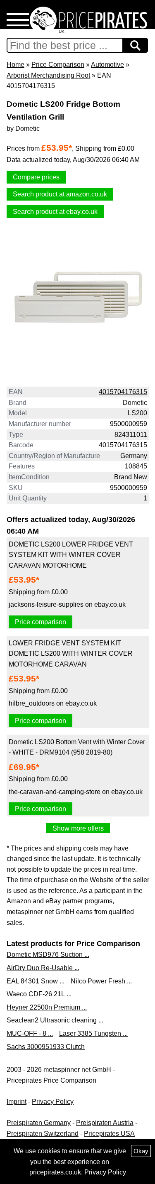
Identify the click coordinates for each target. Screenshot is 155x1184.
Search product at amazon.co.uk (60, 194)
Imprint (16, 1101)
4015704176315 (123, 391)
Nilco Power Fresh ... (101, 981)
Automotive (107, 64)
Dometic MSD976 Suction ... (48, 954)
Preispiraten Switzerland (43, 1133)
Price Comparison (57, 64)
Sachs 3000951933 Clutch (46, 1046)
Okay (141, 1151)
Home (15, 64)
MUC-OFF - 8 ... (30, 1033)
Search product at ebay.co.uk (55, 211)
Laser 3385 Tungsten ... (93, 1033)
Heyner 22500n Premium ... (47, 1007)
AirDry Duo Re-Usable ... (43, 967)
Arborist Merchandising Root (48, 75)
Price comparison (40, 621)
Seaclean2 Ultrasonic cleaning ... (55, 1020)
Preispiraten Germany (39, 1122)
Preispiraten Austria (105, 1122)
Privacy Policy (53, 1101)
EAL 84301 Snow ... (35, 981)
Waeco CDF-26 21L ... (39, 994)
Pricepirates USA (109, 1133)
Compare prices (36, 177)
